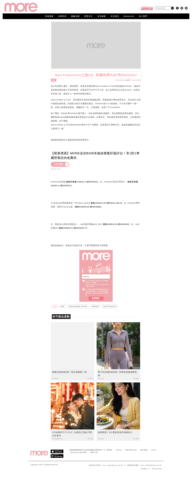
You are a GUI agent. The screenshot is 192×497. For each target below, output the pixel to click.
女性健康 (101, 16)
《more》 (153, 450)
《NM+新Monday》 (131, 450)
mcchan (55, 378)
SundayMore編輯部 (123, 80)
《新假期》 (109, 450)
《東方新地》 (144, 450)
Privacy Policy (157, 469)
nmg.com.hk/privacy (92, 284)
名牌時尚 (62, 16)
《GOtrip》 (119, 450)
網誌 (53, 80)
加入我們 (143, 16)
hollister (95, 306)
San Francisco (109, 306)
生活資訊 (114, 16)
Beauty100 (129, 16)
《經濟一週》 (94, 452)
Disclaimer (144, 469)
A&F (63, 306)
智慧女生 (88, 16)
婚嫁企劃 (75, 16)
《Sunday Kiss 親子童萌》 (78, 452)
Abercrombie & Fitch (78, 306)
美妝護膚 (49, 16)
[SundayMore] (21, 7)
